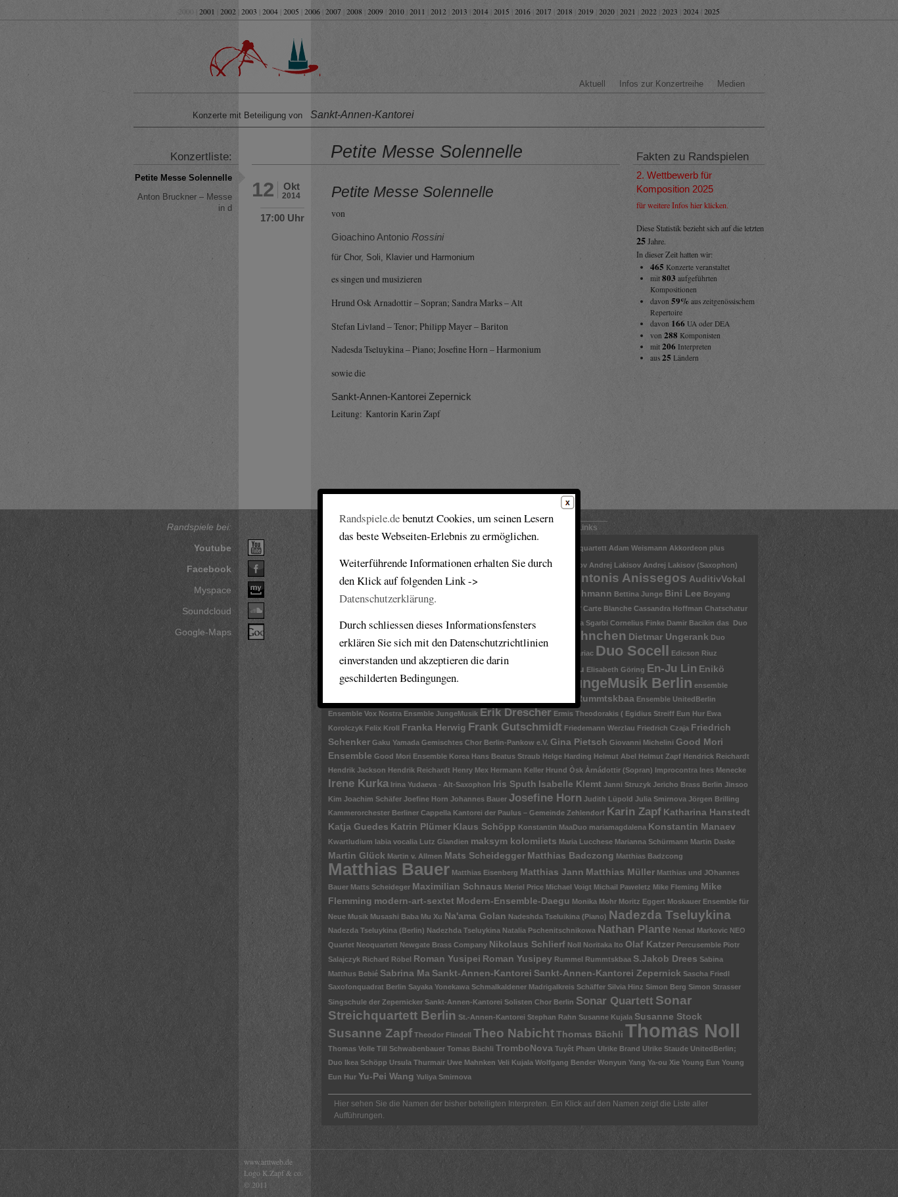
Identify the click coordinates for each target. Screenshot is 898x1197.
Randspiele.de (369, 518)
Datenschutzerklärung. (388, 598)
